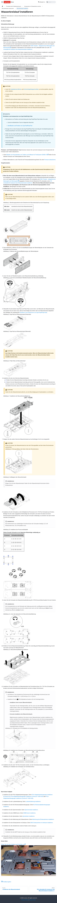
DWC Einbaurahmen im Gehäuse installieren (41, 822)
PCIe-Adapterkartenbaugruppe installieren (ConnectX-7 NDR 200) (26, 796)
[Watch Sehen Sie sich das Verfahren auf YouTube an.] (28, 860)
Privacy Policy (24, 899)
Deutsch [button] (42, 2)
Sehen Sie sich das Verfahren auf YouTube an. (12, 844)
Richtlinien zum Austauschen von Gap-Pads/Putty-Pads (33, 312)
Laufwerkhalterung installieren (33, 801)
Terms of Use (32, 899)
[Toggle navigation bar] (2, 2)
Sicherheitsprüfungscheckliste (31, 89)
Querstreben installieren (28, 816)
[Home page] (2, 6)
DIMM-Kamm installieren (29, 813)
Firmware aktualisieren (50, 159)
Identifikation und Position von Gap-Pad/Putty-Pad (20, 125)
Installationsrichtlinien (16, 89)
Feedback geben (7, 881)
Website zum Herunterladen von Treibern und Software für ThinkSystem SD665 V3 (26, 154)
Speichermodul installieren (31, 809)
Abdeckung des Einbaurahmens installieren (43, 819)
